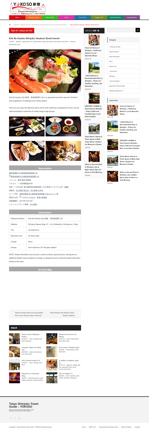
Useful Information (114, 56)
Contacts (137, 427)
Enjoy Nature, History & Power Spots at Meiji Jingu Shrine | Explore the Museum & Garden (93, 140)
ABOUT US (92, 427)
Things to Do (99, 17)
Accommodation (115, 81)
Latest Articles (50, 17)
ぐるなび (31, 197)
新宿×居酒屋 (42, 197)
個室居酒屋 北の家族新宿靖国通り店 (23, 173)
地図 (66, 187)
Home (17, 17)
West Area (67, 378)
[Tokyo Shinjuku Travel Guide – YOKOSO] (27, 8)
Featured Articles (115, 17)
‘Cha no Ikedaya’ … (66, 373)
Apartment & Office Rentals (117, 86)
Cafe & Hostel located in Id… (31, 360)
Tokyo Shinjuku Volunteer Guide (108, 427)
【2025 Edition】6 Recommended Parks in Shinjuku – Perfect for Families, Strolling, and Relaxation (94, 80)
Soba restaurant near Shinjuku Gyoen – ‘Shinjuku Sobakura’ (62, 314)
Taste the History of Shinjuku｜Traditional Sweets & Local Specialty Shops (93, 52)
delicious (72, 41)
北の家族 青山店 (22, 190)
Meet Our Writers (126, 427)
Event (66, 17)
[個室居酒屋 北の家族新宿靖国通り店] (24, 176)
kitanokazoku (13, 44)
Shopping (28, 341)
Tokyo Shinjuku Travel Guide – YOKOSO (23, 405)
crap (19, 44)
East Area (29, 380)
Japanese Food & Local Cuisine (51, 41)
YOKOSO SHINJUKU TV (116, 91)
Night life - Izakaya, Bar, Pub (24, 41)
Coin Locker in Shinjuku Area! (69, 347)
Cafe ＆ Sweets (33, 339)
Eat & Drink (82, 17)
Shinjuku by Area (33, 17)
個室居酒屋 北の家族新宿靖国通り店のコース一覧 (39, 194)
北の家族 (33, 204)
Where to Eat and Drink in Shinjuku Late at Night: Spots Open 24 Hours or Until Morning (93, 168)
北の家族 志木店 (36, 190)
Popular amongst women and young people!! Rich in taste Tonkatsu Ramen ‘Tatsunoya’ (29, 314)
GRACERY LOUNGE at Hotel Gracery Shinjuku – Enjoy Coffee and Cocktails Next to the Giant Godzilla (93, 111)
